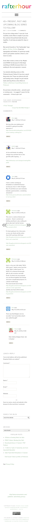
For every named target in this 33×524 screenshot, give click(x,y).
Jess (13, 176)
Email (5, 387)
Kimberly (14, 210)
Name (5, 380)
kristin (13, 146)
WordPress (14, 509)
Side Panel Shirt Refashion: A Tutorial (16, 453)
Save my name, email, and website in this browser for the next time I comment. (15, 403)
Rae (13, 307)
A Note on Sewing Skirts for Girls (14, 437)
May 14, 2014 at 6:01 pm (19, 309)
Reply (8, 136)
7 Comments (22, 30)
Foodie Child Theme (22, 506)
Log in (21, 509)
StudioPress (23, 507)
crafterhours (16, 5)
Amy (13, 118)
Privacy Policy (10, 464)
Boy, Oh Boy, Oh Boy (11, 49)
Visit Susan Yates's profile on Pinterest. (16, 457)
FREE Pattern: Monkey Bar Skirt (14, 440)
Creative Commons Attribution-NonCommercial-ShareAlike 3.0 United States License (16, 519)
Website (5, 393)
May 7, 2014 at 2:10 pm (18, 148)
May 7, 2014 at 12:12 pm (19, 120)
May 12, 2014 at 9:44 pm (19, 261)
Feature (14, 101)
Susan (16, 329)
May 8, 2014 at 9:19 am (18, 178)
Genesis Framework (11, 507)
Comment (6, 363)
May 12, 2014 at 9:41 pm (19, 212)
